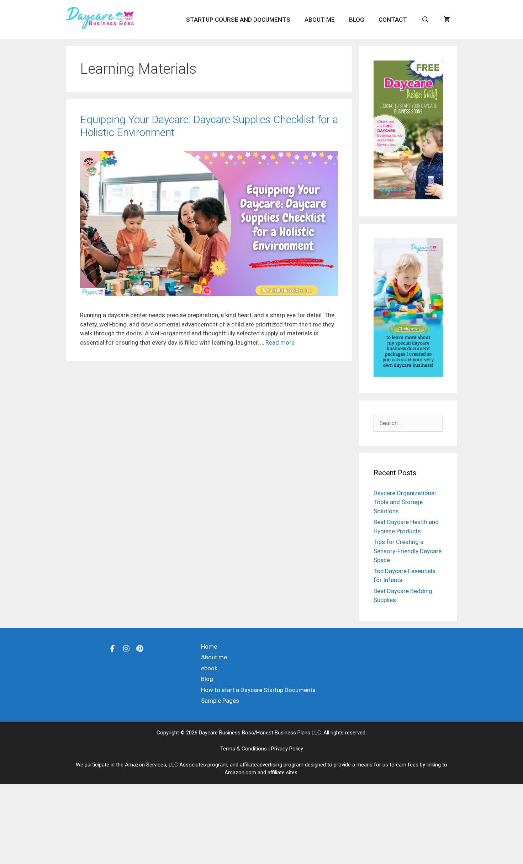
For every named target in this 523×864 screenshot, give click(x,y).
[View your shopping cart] (446, 19)
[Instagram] (126, 648)
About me (320, 19)
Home (209, 646)
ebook (209, 668)
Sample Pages (220, 700)
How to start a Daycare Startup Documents (258, 689)
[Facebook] (112, 648)
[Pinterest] (139, 648)
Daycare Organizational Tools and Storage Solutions (405, 502)
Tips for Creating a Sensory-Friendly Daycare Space (408, 551)
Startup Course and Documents (238, 19)
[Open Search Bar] (425, 19)
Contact (393, 19)
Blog (356, 19)
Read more (280, 342)
